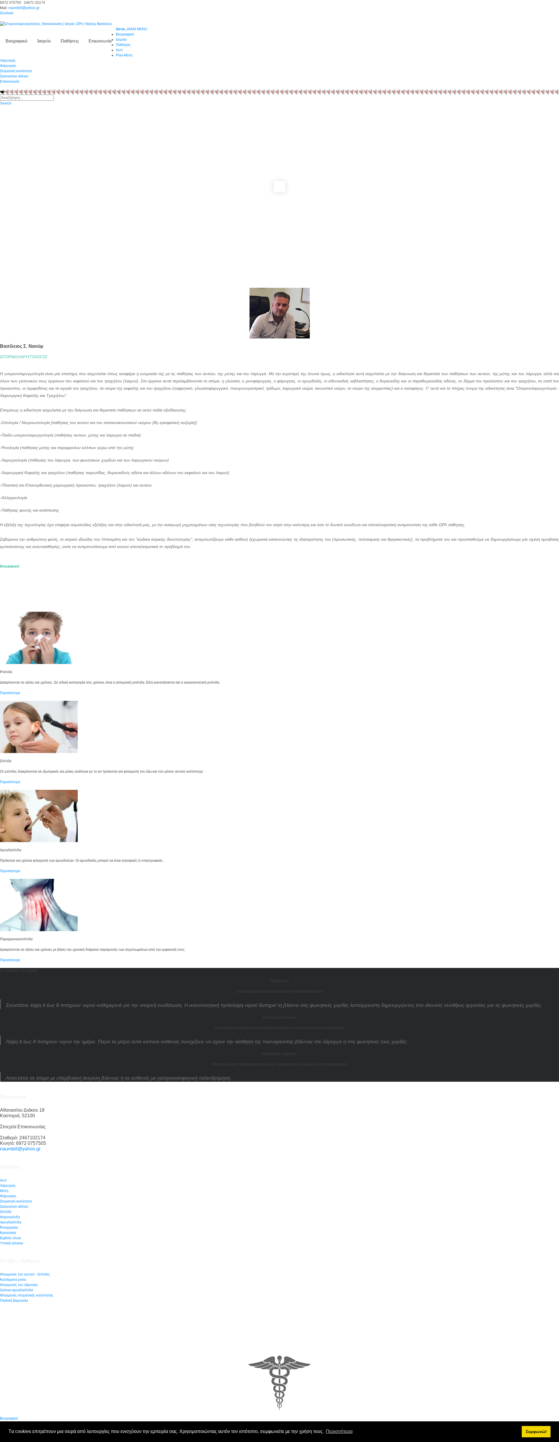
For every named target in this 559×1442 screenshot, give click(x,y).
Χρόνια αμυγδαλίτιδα (16, 1290)
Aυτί (119, 50)
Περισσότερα (10, 693)
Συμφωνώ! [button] (536, 1431)
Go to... (121, 29)
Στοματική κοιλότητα (16, 71)
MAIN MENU (137, 29)
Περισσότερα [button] (339, 1431)
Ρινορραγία (9, 1227)
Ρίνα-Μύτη (124, 55)
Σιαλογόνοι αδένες (14, 76)
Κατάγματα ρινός (13, 1280)
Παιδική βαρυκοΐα (14, 1301)
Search (5, 103)
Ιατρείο (44, 40)
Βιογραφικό (16, 40)
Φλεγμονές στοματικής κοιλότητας (26, 1295)
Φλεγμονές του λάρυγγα (19, 1285)
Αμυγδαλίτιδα (10, 1222)
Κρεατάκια (8, 1233)
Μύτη (4, 1191)
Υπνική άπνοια (11, 1243)
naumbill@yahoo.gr (24, 8)
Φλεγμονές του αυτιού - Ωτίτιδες (25, 1274)
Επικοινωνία (100, 40)
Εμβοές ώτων (10, 1238)
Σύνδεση (6, 13)
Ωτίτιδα (5, 1212)
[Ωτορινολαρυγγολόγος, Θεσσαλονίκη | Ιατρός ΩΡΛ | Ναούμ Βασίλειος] (56, 24)
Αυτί (3, 1180)
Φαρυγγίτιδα (10, 1217)
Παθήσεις (70, 40)
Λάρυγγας (8, 60)
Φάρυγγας (8, 66)
